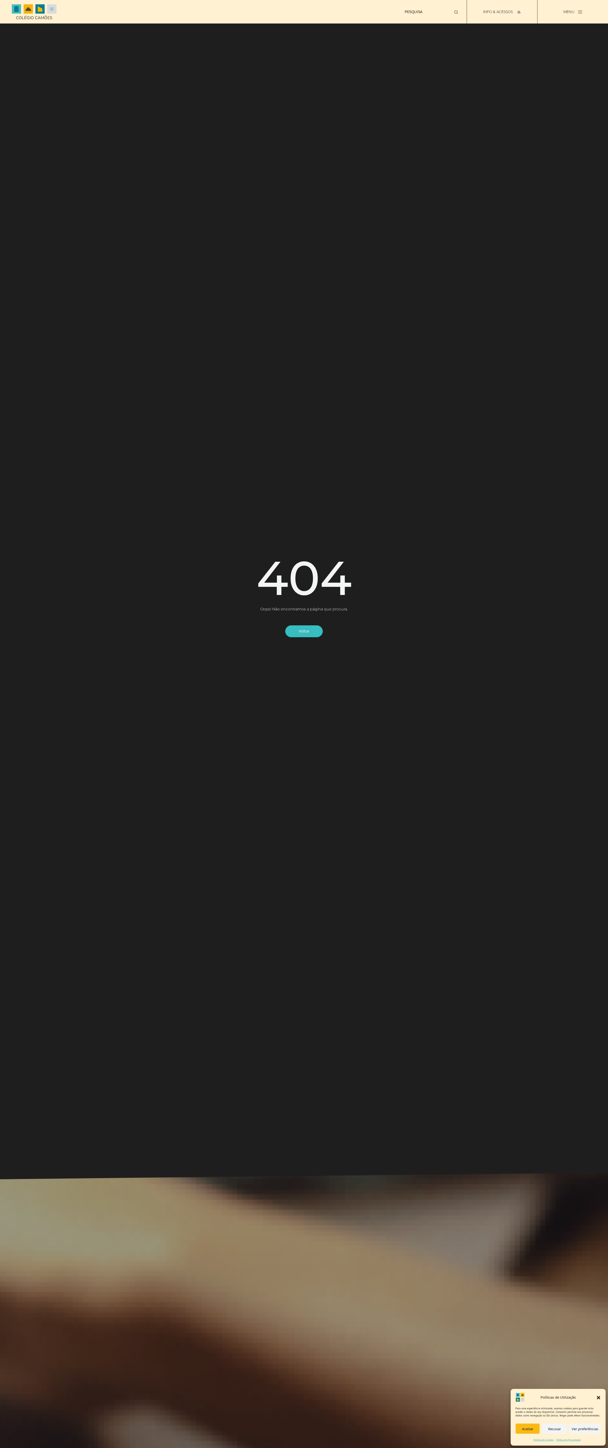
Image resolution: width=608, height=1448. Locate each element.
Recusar (554, 1428)
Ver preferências (585, 1428)
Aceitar (527, 1428)
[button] (598, 1397)
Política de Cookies (543, 1439)
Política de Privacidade (568, 1439)
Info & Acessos (498, 11)
